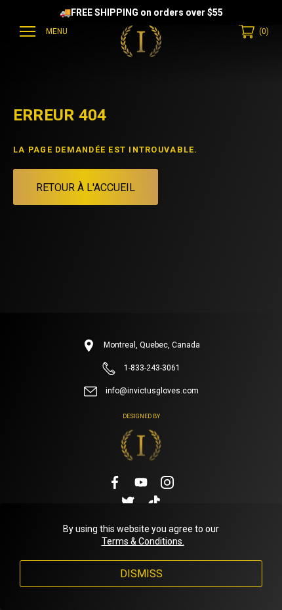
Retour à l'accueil (85, 187)
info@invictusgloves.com (151, 390)
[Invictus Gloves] (141, 41)
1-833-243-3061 (151, 367)
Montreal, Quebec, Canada (151, 345)
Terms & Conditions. (143, 541)
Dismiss (141, 573)
